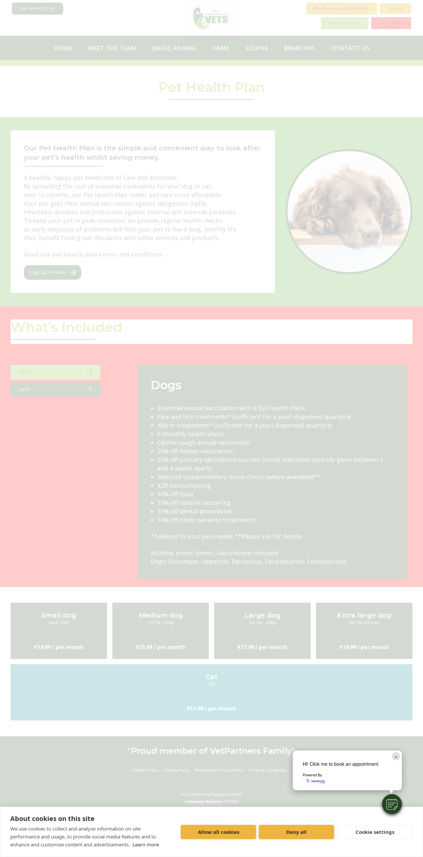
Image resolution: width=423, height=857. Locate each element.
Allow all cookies (218, 832)
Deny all (296, 832)
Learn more (146, 844)
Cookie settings (375, 832)
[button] (392, 804)
